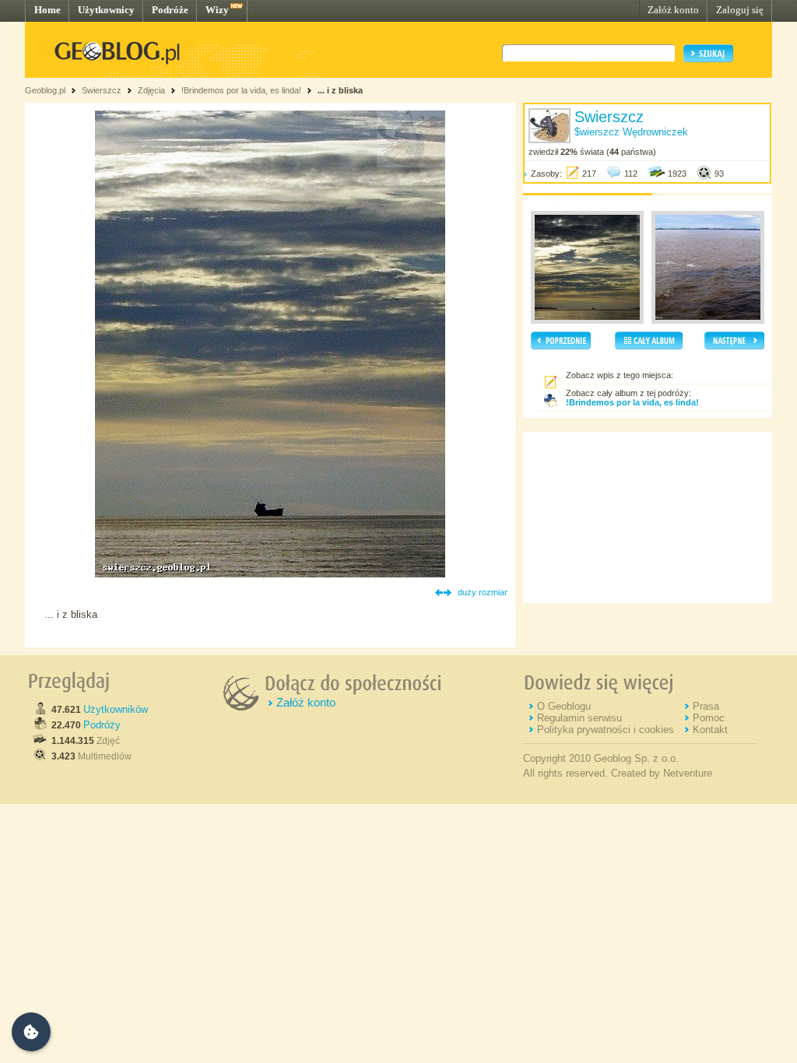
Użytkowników (115, 709)
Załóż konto (673, 10)
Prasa (706, 706)
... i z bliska (340, 90)
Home (47, 10)
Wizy (217, 10)
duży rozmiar (482, 592)
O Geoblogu (564, 706)
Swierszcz (101, 90)
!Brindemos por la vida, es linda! (241, 90)
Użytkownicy (106, 10)
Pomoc (709, 718)
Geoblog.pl (45, 90)
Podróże (170, 10)
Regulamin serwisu (579, 718)
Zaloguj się (740, 10)
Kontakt (710, 729)
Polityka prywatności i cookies (605, 729)
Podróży (102, 725)
